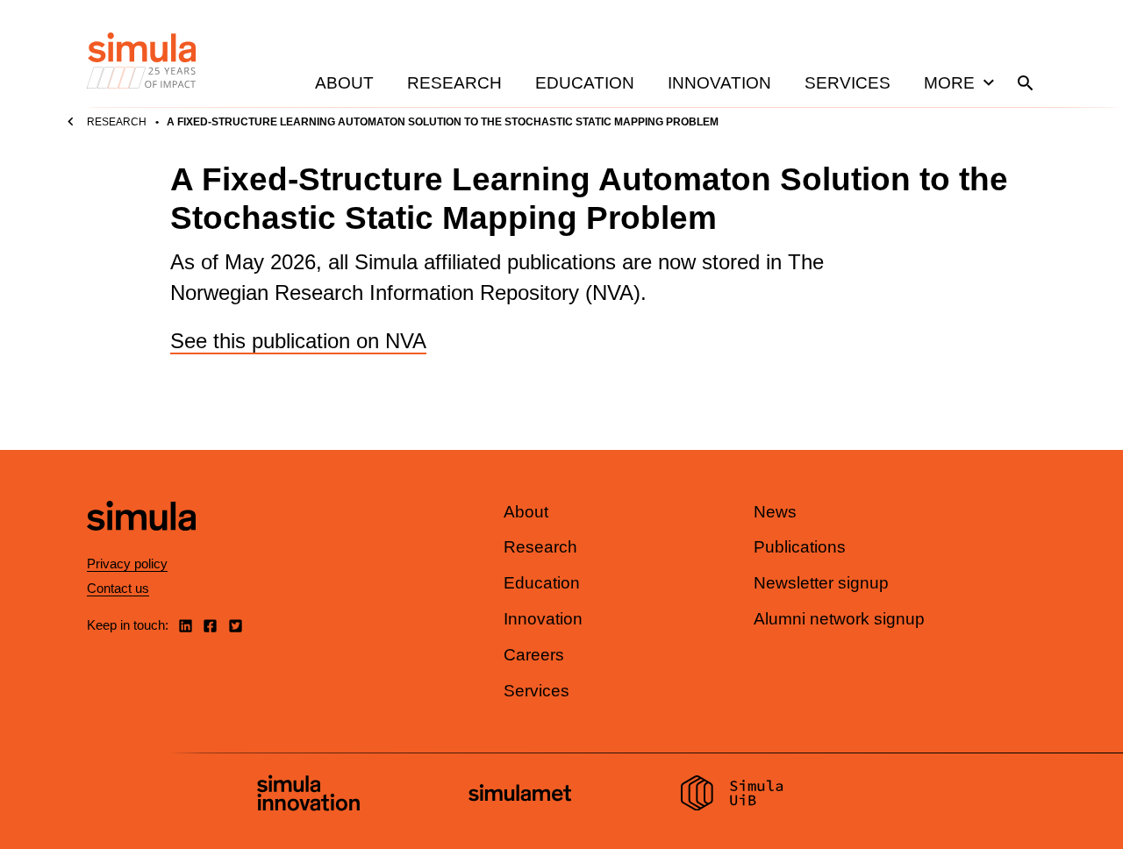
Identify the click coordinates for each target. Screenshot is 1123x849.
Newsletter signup (821, 583)
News (775, 512)
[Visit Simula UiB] (732, 795)
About (344, 83)
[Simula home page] (141, 545)
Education (584, 83)
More (949, 83)
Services (848, 83)
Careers (534, 655)
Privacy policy (127, 563)
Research (454, 83)
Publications (800, 547)
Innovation (719, 83)
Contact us (118, 588)
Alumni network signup (839, 619)
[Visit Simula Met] (520, 795)
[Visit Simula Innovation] (308, 795)
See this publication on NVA (298, 341)
